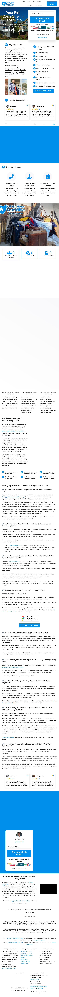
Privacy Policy (24, 963)
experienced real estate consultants (13, 431)
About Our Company (26, 951)
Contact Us (33, 988)
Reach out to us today (8, 737)
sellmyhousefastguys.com (9, 968)
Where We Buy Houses (27, 955)
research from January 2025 (14, 938)
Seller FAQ (40, 988)
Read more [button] (9, 118)
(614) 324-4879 (34, 979)
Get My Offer (24, 959)
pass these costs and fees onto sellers (12, 667)
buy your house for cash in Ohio (20, 901)
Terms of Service (25, 961)
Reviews (23, 957)
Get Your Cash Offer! (42, 19)
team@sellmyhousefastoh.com (38, 986)
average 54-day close (39, 940)
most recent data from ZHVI (15, 942)
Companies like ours (14, 561)
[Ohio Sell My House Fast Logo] (8, 1)
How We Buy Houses (26, 953)
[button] (10, 473)
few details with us (15, 545)
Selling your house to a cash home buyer (13, 497)
